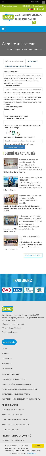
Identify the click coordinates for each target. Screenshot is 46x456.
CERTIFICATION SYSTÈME (10, 430)
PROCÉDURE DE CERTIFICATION (12, 415)
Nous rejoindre (9, 342)
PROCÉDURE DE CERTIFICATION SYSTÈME (16, 425)
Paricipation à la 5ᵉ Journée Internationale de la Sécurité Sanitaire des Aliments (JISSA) (30, 218)
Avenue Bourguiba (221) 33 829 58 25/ (19, 6)
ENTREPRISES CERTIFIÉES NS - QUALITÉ (15, 420)
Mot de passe (9, 109)
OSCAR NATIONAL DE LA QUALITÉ (13, 440)
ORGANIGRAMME (7, 368)
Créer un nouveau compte (15, 62)
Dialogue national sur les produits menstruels (28, 160)
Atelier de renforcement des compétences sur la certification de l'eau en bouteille (30, 199)
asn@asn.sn (39, 6)
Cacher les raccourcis (43, 2)
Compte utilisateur (20, 49)
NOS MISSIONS (7, 363)
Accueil (9, 49)
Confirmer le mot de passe (14, 118)
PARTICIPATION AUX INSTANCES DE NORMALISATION (19, 389)
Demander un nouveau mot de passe (18, 66)
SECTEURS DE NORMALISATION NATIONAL (16, 394)
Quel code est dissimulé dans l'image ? (19, 137)
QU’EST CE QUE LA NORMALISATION (14, 379)
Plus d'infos (31, 453)
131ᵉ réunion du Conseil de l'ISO (29, 237)
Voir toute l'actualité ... (33, 255)
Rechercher (34, 22)
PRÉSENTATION (7, 358)
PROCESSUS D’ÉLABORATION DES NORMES (16, 384)
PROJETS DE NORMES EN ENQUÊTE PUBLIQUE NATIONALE (21, 399)
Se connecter (35, 1)
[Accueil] (3, 2)
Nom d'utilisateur (11, 71)
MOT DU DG (6, 353)
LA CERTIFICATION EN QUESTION (13, 410)
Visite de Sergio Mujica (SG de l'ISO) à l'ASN (30, 178)
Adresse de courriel (12, 85)
